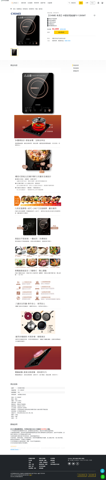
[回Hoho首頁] (5, 3)
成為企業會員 (81, 475)
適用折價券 (63, 29)
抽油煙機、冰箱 (32, 468)
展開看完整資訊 (14, 449)
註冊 (87, 2)
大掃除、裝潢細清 (43, 462)
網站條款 (53, 460)
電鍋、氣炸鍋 (38, 9)
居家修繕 (41, 468)
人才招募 (53, 462)
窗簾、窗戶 (31, 466)
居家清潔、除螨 (42, 460)
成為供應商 (92, 475)
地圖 (30, 475)
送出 (81, 3)
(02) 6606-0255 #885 (78, 458)
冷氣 (30, 462)
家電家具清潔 (32, 458)
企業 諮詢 (102, 471)
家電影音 (25, 9)
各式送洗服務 (42, 466)
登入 (92, 3)
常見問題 (53, 458)
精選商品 (19, 9)
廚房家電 (31, 9)
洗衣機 (30, 460)
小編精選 (49, 3)
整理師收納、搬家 (43, 464)
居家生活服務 (42, 458)
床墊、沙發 (31, 464)
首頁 (14, 9)
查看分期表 (68, 40)
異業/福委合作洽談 (55, 464)
